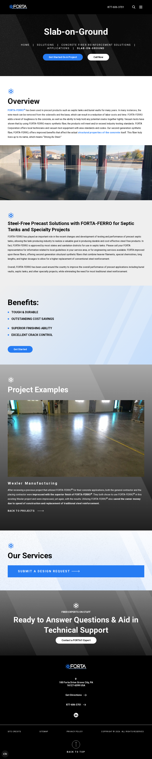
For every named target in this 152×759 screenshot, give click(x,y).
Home (25, 44)
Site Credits (14, 732)
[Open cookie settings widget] (5, 754)
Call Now (98, 57)
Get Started (20, 349)
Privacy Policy (75, 732)
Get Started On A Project (63, 57)
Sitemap (43, 732)
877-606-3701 (73, 704)
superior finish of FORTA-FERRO (73, 494)
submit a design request (44, 571)
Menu (140, 7)
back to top (76, 752)
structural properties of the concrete (99, 132)
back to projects (21, 510)
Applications (58, 48)
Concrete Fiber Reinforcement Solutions (96, 44)
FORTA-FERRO (16, 110)
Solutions (45, 44)
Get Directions (73, 695)
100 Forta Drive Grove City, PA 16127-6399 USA (76, 684)
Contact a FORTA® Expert (76, 640)
